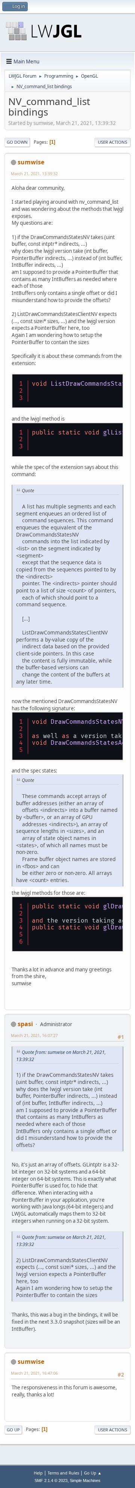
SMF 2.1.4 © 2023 (51, 1480)
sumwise (31, 162)
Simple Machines (85, 1480)
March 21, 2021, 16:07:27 (34, 1035)
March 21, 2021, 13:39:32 (34, 173)
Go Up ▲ (93, 1473)
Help (38, 1473)
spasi (25, 1024)
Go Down (17, 142)
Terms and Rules (63, 1473)
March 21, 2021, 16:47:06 (34, 1373)
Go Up (13, 1429)
